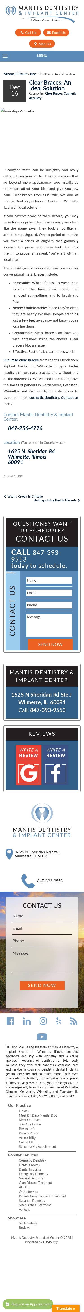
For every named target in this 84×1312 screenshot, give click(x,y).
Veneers (24, 1209)
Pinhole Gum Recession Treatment (42, 1196)
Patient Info (27, 1129)
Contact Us (26, 1142)
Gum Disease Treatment (35, 1183)
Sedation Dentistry (32, 1200)
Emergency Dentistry (33, 1174)
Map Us (44, 44)
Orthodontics (28, 1192)
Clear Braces (53, 93)
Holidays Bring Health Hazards (55, 500)
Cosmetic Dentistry (32, 1160)
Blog (33, 74)
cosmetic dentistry (44, 397)
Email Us (58, 33)
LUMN (48, 1242)
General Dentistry (31, 1178)
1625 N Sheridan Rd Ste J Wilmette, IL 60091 (37, 854)
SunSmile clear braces (21, 360)
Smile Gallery (28, 1223)
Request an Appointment (31, 1304)
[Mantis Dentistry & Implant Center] (42, 14)
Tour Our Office (30, 1124)
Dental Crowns (29, 1165)
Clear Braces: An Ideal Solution (50, 85)
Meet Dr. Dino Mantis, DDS (38, 1115)
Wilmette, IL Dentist (15, 74)
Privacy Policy (28, 1133)
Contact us (69, 397)
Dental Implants (30, 1169)
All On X (24, 1187)
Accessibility (27, 1138)
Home (23, 1111)
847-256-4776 (25, 428)
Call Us (30, 33)
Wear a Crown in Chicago (25, 496)
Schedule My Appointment (37, 1146)
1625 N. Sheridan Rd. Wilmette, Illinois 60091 (32, 457)
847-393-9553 (48, 710)
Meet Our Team (30, 1120)
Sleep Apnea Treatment (35, 1205)
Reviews (24, 1227)
